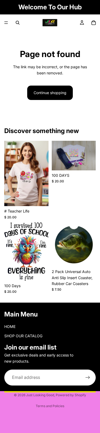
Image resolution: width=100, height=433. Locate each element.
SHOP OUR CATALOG (23, 336)
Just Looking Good (40, 395)
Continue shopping (50, 92)
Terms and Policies (50, 406)
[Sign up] (87, 377)
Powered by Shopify (71, 395)
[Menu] (6, 23)
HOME (9, 326)
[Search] (17, 23)
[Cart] (93, 23)
